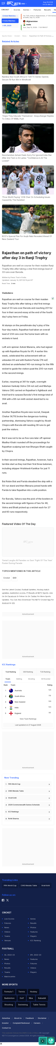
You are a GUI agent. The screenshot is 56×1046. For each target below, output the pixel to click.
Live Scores (9, 919)
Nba (31, 998)
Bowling (31, 679)
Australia (18, 691)
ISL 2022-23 (9, 955)
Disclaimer (42, 1018)
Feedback (30, 1018)
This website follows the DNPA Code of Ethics (20, 1033)
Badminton (9, 998)
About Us (18, 1018)
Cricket (5, 10)
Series (26, 10)
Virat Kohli (12, 798)
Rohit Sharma (13, 819)
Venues (7, 940)
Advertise (6, 1018)
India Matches (9, 21)
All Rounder (46, 679)
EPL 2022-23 (35, 955)
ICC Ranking (35, 940)
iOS (13, 603)
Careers (37, 1023)
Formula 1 (8, 991)
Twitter (34, 596)
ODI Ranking (28, 672)
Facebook (12, 596)
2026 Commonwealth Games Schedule (24, 805)
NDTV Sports (43, 593)
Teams (7, 936)
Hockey (33, 991)
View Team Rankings (28, 719)
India (16, 708)
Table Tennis (39, 1004)
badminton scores (17, 593)
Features (34, 932)
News (24, 36)
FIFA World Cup (14, 784)
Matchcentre (9, 976)
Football (25, 589)
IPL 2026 (7, 26)
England (18, 713)
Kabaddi (42, 998)
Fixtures (37, 10)
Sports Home (7, 36)
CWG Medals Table (16, 791)
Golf (22, 998)
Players (33, 936)
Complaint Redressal (21, 1023)
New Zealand (20, 702)
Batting (19, 679)
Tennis (21, 991)
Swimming (23, 1004)
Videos (7, 932)
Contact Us (6, 1028)
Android (5, 603)
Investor (5, 1023)
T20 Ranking (45, 672)
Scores (17, 10)
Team (7, 679)
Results (47, 10)
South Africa (20, 696)
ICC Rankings (13, 812)
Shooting (8, 1004)
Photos (33, 927)
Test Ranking (10, 672)
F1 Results (31, 593)
